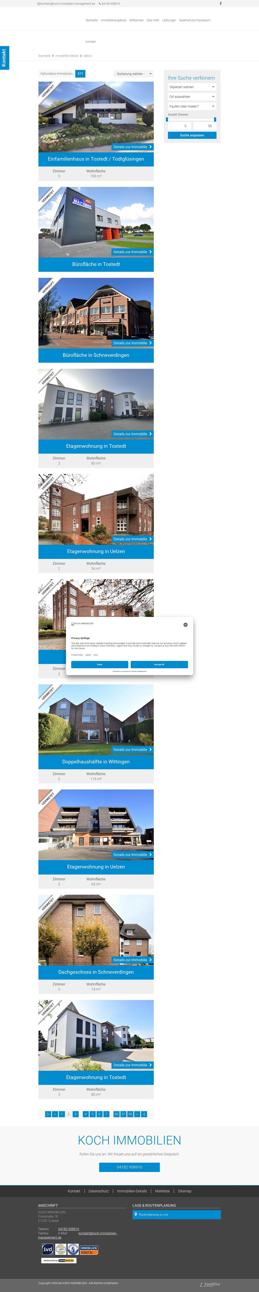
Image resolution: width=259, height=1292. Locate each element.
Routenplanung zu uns (153, 1214)
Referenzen (137, 20)
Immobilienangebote (113, 20)
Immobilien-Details (67, 55)
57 (123, 1114)
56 (116, 1114)
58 (130, 1114)
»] (144, 1114)
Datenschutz (99, 1191)
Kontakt (91, 41)
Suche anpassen (192, 135)
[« (48, 1114)
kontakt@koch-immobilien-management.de (68, 3)
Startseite (92, 20)
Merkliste (162, 1191)
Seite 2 (88, 55)
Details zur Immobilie (130, 147)
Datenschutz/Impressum (194, 20)
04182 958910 (110, 3)
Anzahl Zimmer (178, 114)
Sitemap (184, 1191)
